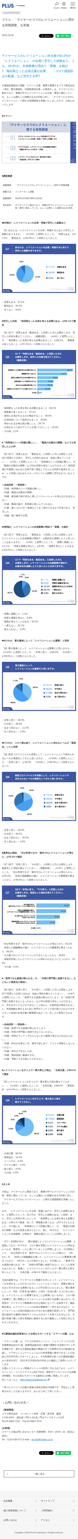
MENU (73, 8)
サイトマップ (48, 1501)
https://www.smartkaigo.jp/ (33, 1379)
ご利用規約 (46, 1510)
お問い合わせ (10, 1520)
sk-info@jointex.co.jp (42, 1439)
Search (57, 8)
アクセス (45, 1520)
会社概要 (7, 1501)
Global (64, 8)
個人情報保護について (14, 1510)
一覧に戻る (39, 1474)
